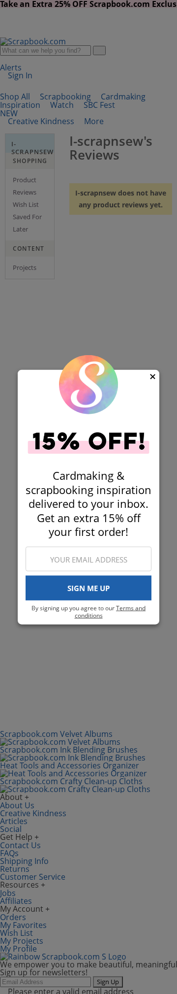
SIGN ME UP (88, 588)
